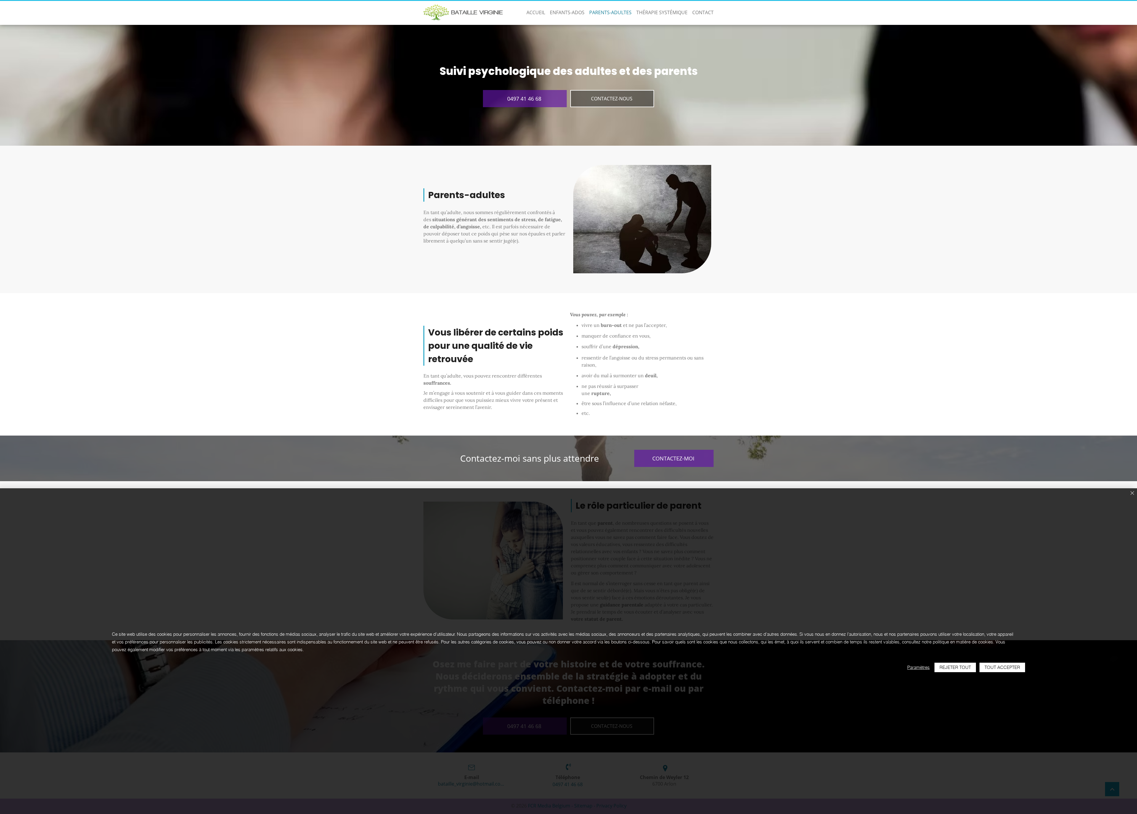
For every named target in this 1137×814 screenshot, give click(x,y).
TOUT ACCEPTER (1002, 667)
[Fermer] (1132, 493)
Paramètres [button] (918, 667)
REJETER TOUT (955, 667)
